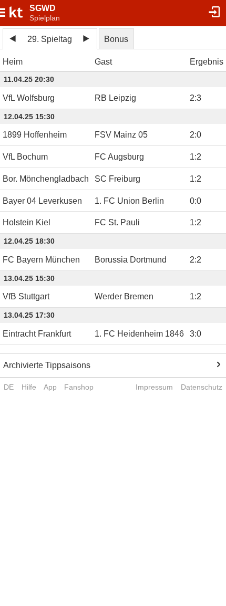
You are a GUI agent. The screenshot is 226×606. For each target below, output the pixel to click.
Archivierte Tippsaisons (46, 365)
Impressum (154, 387)
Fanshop (79, 387)
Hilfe (29, 387)
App (50, 387)
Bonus (116, 39)
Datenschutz (201, 387)
